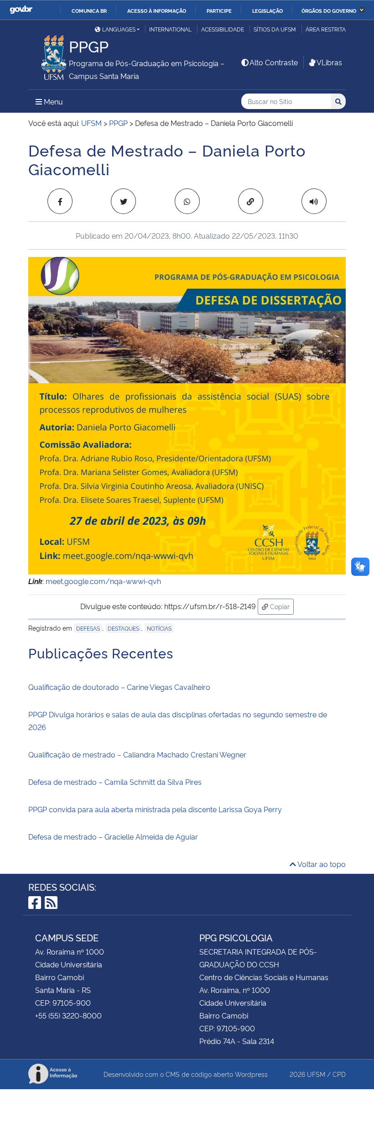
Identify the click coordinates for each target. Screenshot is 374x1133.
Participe (219, 10)
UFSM (316, 1074)
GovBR (21, 9)
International (170, 29)
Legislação (267, 10)
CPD (339, 1074)
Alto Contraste (273, 62)
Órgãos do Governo (328, 10)
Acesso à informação (156, 10)
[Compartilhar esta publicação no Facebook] (60, 201)
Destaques (123, 628)
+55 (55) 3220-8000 (68, 1015)
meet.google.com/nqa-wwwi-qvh (103, 581)
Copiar (281, 606)
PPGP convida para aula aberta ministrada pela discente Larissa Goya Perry (155, 809)
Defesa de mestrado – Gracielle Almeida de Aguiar (113, 836)
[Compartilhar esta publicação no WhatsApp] (187, 201)
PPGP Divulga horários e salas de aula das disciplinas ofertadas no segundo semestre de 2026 (177, 720)
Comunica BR (89, 10)
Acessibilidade (222, 29)
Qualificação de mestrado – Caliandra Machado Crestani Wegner (138, 754)
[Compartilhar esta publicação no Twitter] (123, 201)
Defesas (88, 628)
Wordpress (251, 1074)
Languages (118, 29)
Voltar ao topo (321, 864)
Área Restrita (326, 29)
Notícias (159, 628)
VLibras (329, 62)
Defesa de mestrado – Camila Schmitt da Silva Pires (115, 782)
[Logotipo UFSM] (48, 55)
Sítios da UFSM (275, 29)
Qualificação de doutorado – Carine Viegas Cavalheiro (119, 687)
